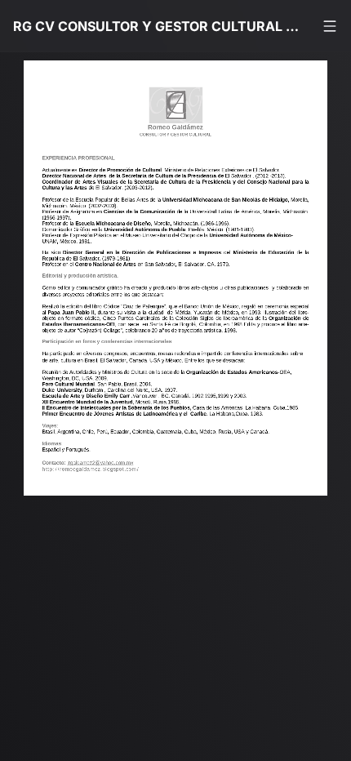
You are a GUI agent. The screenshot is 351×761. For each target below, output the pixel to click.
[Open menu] (330, 26)
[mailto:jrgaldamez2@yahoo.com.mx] (104, 472)
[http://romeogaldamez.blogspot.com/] (98, 481)
